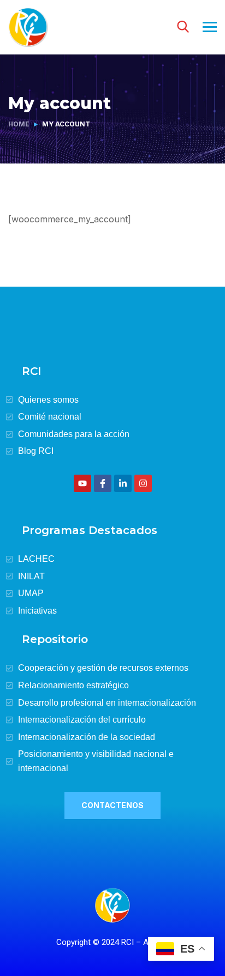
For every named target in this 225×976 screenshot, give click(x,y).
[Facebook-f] (102, 483)
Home (18, 124)
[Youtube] (82, 483)
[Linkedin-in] (123, 483)
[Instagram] (143, 483)
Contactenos (112, 805)
